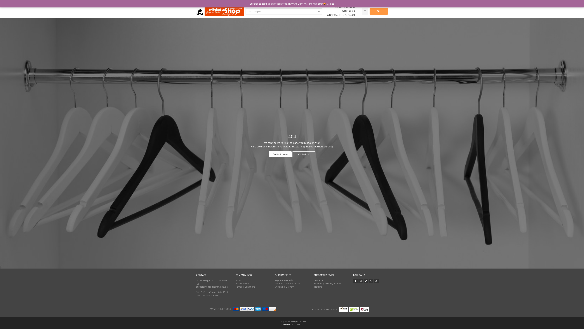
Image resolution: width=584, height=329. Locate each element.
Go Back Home (280, 154)
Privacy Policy (242, 283)
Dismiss (330, 3)
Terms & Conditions (245, 286)
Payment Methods (284, 280)
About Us (240, 280)
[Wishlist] (365, 11)
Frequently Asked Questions (327, 283)
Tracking (318, 286)
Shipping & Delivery (284, 286)
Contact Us (303, 154)
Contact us (319, 280)
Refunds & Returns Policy (287, 283)
